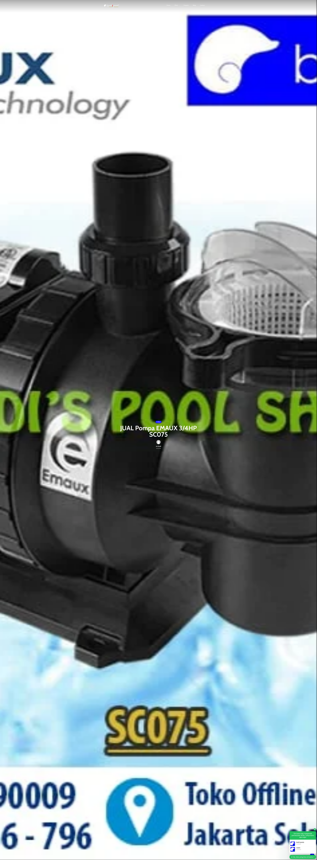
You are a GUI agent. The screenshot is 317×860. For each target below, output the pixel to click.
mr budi (158, 446)
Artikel (158, 422)
